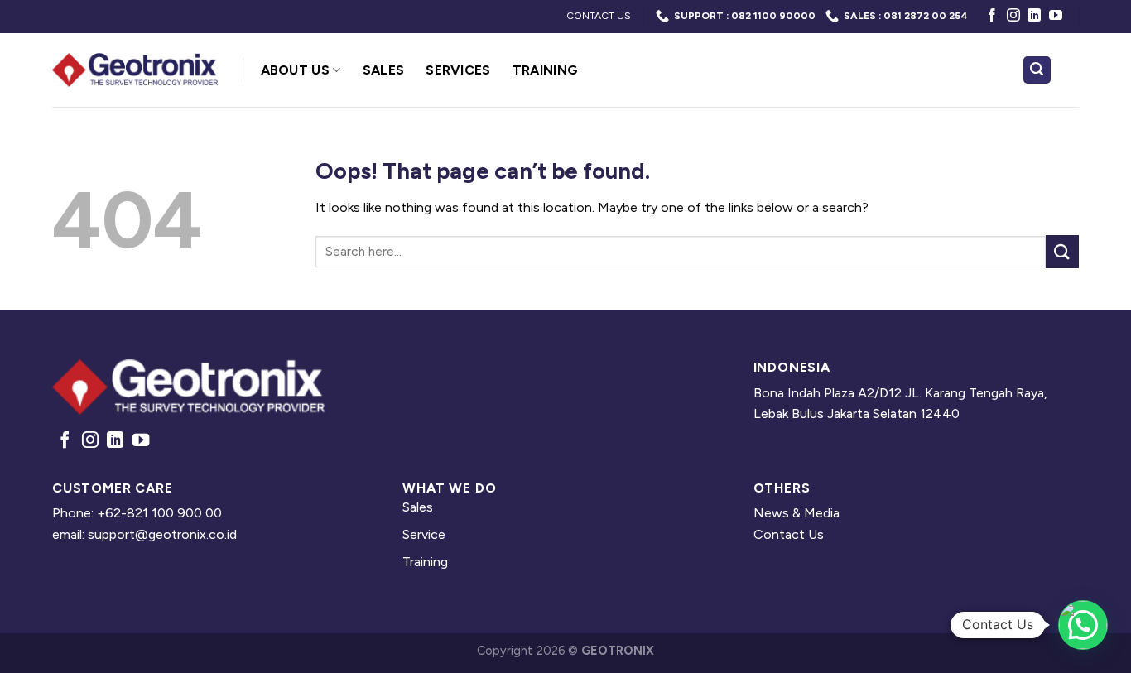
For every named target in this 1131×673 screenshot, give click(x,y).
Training (546, 70)
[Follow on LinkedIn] (1034, 16)
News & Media (796, 513)
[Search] (1037, 70)
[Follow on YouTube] (1055, 16)
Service (423, 534)
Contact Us (788, 534)
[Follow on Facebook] (992, 16)
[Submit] (1062, 251)
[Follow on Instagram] (1013, 16)
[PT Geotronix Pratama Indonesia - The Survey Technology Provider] (135, 70)
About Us (295, 70)
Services (458, 70)
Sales (384, 70)
